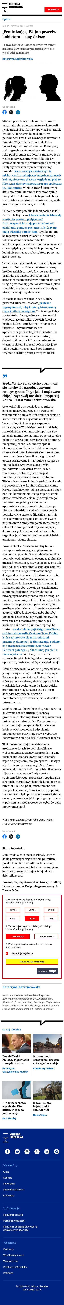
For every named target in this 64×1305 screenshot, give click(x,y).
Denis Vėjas (40, 1115)
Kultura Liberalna (12, 7)
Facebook (4, 112)
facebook (7, 1151)
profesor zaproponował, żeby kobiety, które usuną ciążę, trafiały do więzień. (29, 307)
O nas (6, 1172)
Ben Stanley (9, 1118)
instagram (27, 1151)
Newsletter (9, 1183)
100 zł (51, 910)
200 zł (32, 910)
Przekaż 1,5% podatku (15, 1267)
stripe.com (47, 971)
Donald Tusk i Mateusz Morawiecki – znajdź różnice (15, 1060)
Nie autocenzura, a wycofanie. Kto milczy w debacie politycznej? (14, 1108)
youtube (17, 1151)
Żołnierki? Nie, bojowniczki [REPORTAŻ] (42, 1106)
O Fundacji (8, 1195)
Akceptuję (22, 953)
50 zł (12, 918)
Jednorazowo (46, 936)
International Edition (13, 1189)
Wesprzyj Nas (10, 1261)
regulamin (28, 953)
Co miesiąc (17, 936)
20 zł (32, 918)
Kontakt (7, 1177)
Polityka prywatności (14, 1221)
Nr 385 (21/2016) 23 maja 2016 (17, 26)
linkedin (46, 1151)
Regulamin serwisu (13, 1215)
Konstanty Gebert (43, 1068)
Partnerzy (8, 1249)
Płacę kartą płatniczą (32, 961)
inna (51, 918)
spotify (56, 1151)
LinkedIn (18, 112)
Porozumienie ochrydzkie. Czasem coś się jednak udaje (46, 1060)
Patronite (8, 1273)
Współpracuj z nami (13, 1255)
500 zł (13, 910)
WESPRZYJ (52, 10)
